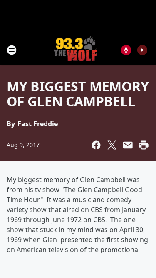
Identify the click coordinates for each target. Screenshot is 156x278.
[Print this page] (143, 145)
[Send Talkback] (126, 50)
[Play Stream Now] (142, 50)
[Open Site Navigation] (12, 50)
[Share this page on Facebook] (96, 145)
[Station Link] (75, 49)
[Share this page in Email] (128, 145)
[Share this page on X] (112, 145)
